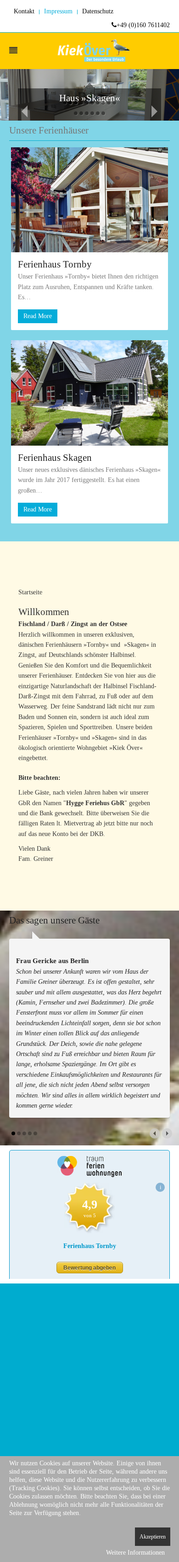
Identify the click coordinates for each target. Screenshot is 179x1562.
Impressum (58, 11)
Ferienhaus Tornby (55, 264)
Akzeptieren (153, 1536)
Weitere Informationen (135, 1552)
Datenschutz (97, 11)
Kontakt (24, 11)
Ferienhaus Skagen (55, 457)
